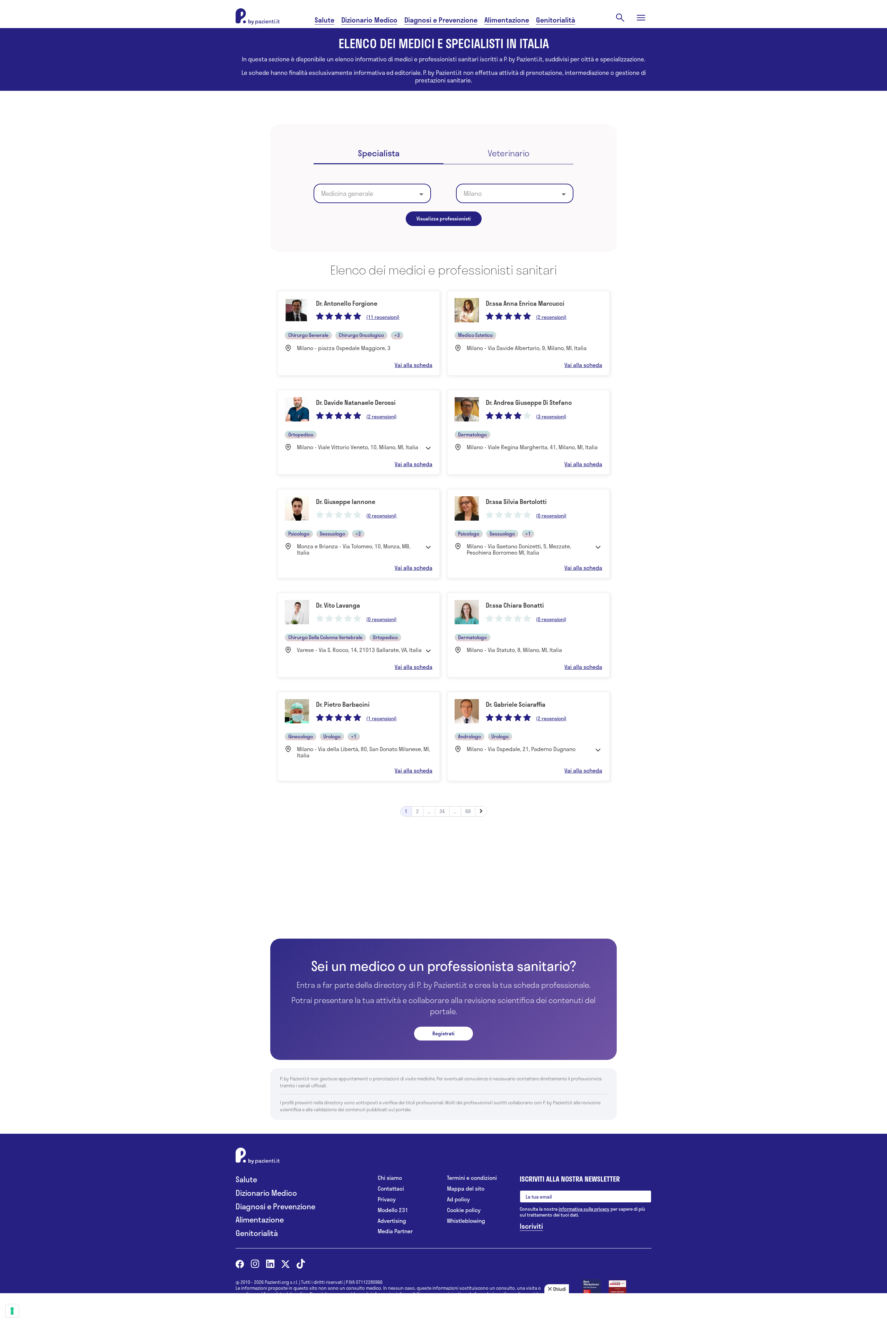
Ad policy (458, 1199)
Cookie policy (464, 1210)
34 (442, 811)
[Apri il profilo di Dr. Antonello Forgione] (358, 333)
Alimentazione (506, 20)
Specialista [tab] (378, 153)
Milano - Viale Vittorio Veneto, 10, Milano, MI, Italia (357, 447)
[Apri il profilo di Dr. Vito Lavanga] (358, 635)
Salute (324, 20)
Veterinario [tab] (508, 153)
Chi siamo (390, 1178)
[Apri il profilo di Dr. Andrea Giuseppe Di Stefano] (528, 432)
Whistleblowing (466, 1221)
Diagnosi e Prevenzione (440, 20)
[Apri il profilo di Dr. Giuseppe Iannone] (358, 533)
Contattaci (391, 1188)
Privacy (387, 1199)
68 (468, 811)
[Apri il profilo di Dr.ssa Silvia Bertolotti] (528, 533)
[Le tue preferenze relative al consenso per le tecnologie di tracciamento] (12, 1310)
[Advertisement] (443, 887)
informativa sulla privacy (584, 1209)
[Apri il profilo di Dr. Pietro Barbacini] (358, 736)
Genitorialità (555, 20)
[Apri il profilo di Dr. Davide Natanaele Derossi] (358, 432)
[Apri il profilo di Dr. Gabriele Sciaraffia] (528, 736)
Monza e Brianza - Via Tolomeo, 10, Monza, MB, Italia (353, 549)
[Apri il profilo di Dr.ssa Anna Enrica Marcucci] (528, 333)
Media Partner (395, 1231)
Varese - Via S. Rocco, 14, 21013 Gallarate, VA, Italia (359, 650)
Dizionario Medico (369, 20)
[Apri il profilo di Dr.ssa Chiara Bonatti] (528, 635)
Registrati (443, 1033)
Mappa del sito (465, 1188)
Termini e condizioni (472, 1178)
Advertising (392, 1221)
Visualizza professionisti (443, 218)
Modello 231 (393, 1210)
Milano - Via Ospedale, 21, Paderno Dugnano (521, 749)
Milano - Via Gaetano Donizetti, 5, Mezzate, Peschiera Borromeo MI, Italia (519, 549)
